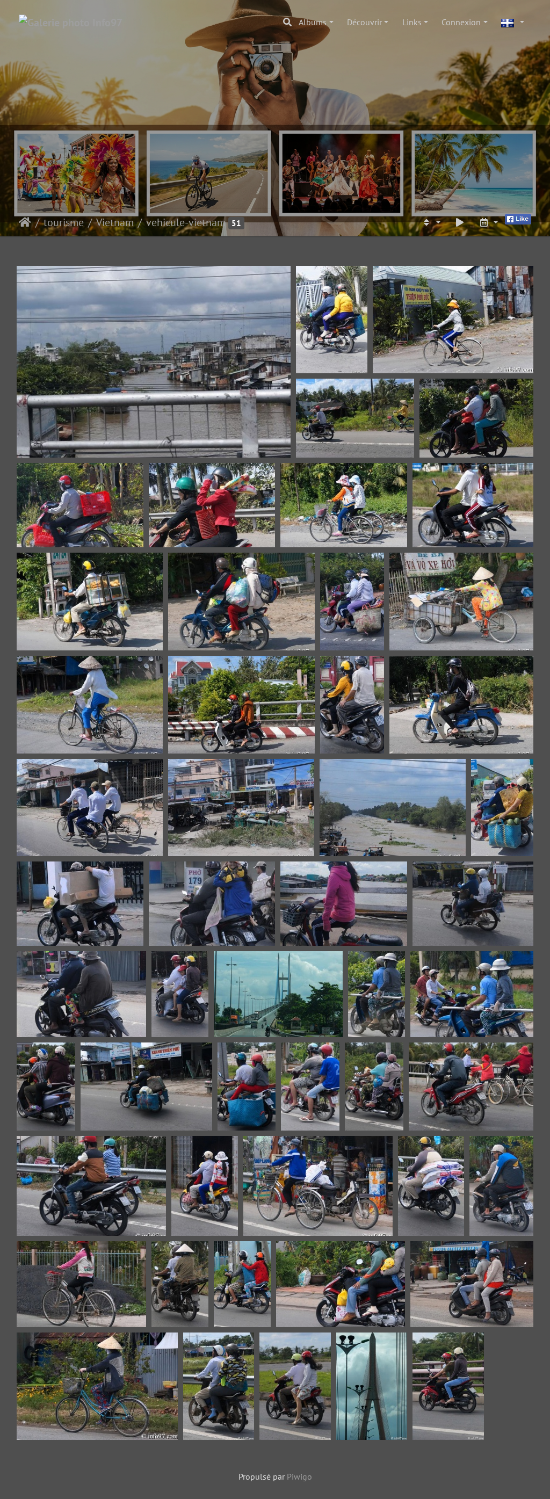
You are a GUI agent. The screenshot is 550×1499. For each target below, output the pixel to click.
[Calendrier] (488, 222)
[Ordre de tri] (430, 222)
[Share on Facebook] (518, 218)
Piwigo (299, 1476)
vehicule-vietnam (186, 222)
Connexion (461, 22)
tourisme (64, 222)
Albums (313, 22)
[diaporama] (459, 222)
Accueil (25, 222)
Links (412, 22)
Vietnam (115, 222)
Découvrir (364, 22)
